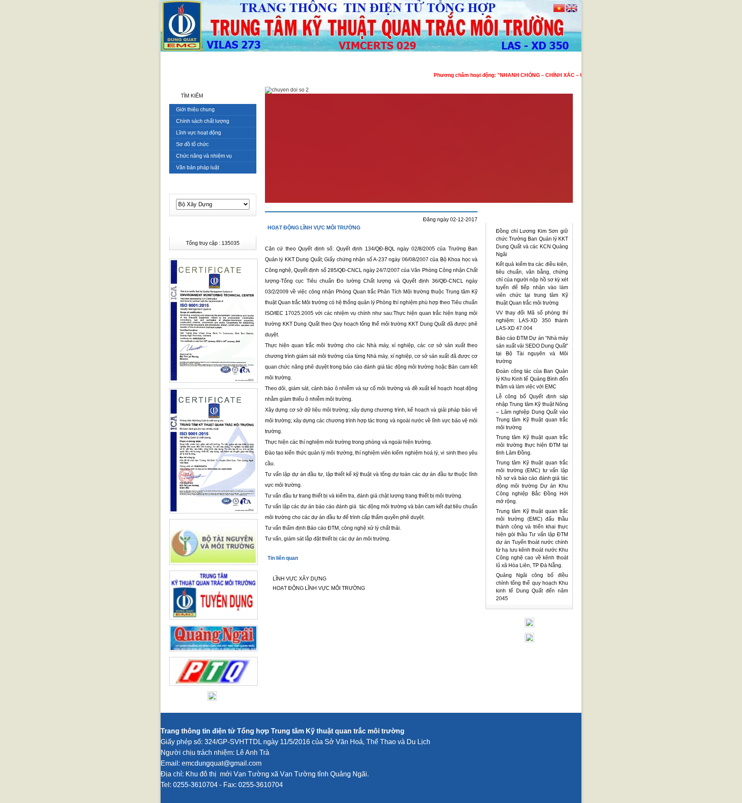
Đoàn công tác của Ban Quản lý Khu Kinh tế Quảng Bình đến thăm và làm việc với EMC (532, 379)
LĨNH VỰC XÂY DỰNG (299, 579)
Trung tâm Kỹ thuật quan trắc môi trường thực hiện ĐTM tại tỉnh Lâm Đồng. (532, 445)
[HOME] (175, 61)
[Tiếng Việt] (559, 10)
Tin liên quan (283, 558)
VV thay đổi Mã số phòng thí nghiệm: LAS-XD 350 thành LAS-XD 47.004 (532, 320)
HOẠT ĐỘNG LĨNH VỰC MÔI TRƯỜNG (314, 228)
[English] (571, 10)
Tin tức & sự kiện (529, 217)
